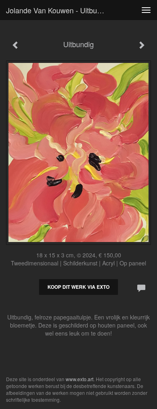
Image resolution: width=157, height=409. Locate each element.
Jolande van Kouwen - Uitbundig (58, 10)
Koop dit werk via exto (78, 286)
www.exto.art (79, 379)
